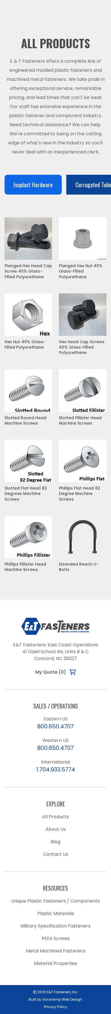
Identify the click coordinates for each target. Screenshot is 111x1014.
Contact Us (55, 854)
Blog (55, 841)
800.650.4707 (55, 726)
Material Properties (55, 963)
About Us (56, 829)
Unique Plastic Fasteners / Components (55, 901)
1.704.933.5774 (55, 769)
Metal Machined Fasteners (55, 951)
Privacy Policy (55, 1006)
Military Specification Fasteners (55, 926)
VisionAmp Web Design (62, 999)
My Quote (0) (50, 672)
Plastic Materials (55, 913)
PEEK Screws (56, 938)
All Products (55, 816)
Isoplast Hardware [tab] (33, 184)
